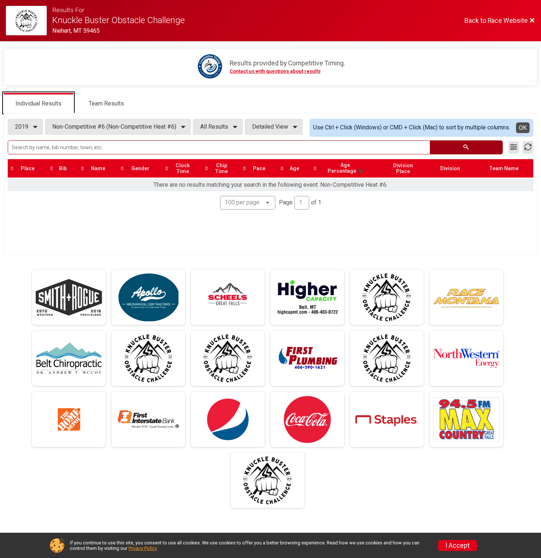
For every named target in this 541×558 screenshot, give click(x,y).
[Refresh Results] (528, 147)
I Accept (457, 545)
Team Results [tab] (106, 103)
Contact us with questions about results (275, 71)
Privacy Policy (142, 548)
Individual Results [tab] (38, 103)
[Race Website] (29, 20)
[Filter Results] (513, 147)
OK (523, 127)
